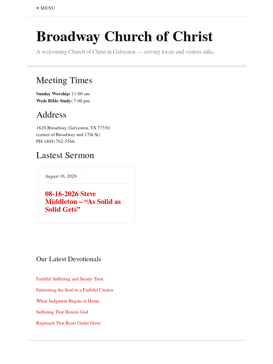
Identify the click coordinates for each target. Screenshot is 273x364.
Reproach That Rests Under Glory (68, 323)
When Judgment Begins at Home (67, 301)
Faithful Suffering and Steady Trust (69, 278)
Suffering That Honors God (62, 312)
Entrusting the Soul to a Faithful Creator (74, 290)
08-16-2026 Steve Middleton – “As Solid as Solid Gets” (83, 201)
